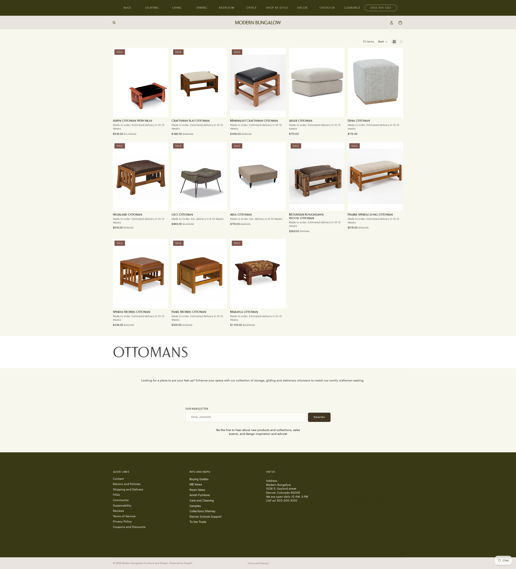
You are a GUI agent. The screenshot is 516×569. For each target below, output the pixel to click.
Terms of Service (124, 516)
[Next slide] (338, 82)
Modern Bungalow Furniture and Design (145, 563)
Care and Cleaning (201, 500)
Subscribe (319, 417)
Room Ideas (197, 489)
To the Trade (197, 521)
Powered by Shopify (180, 563)
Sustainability (122, 505)
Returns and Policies (126, 484)
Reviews (118, 511)
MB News (195, 484)
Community (121, 500)
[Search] (114, 22)
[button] (382, 41)
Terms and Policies (258, 563)
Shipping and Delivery (128, 489)
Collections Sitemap (202, 511)
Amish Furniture (199, 495)
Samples (195, 505)
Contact (118, 478)
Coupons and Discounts (129, 527)
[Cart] (400, 22)
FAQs (116, 494)
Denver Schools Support (205, 516)
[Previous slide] (295, 82)
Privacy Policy (122, 521)
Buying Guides (198, 479)
